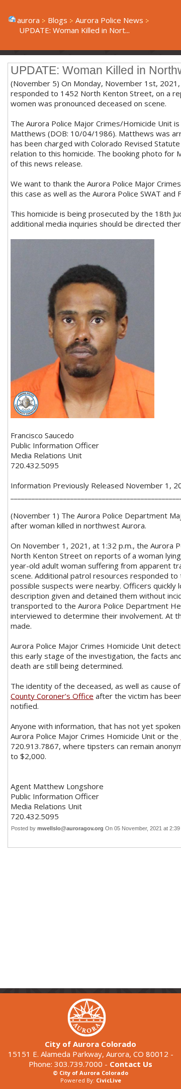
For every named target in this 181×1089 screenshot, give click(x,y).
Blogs (57, 20)
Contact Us (131, 1064)
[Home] (90, 1034)
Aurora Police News (109, 20)
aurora (28, 20)
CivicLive (108, 1080)
